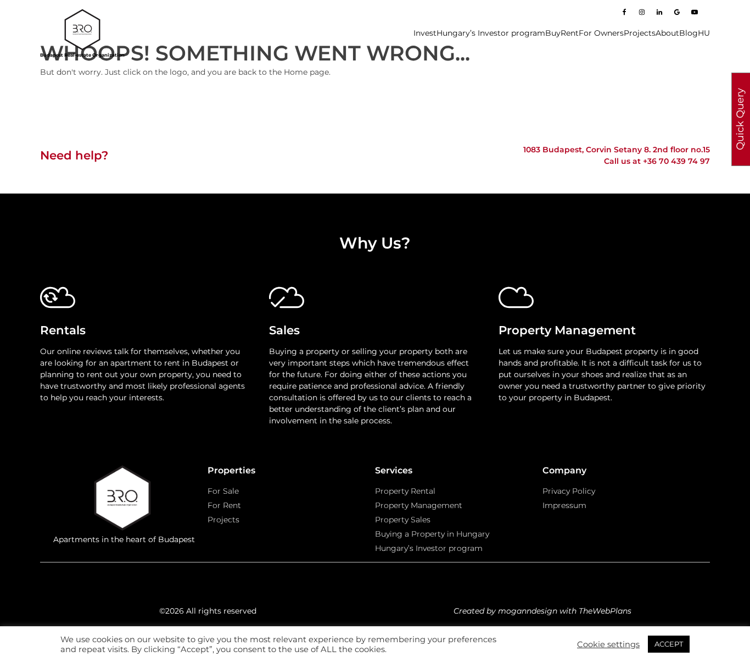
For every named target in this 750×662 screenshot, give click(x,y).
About (667, 33)
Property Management (418, 505)
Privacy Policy (568, 491)
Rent (570, 33)
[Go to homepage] (82, 30)
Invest (424, 33)
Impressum (564, 505)
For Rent (224, 505)
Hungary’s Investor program (490, 33)
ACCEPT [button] (668, 643)
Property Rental (405, 491)
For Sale (223, 491)
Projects (640, 33)
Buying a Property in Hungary (432, 534)
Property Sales (402, 520)
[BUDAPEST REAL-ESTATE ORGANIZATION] (123, 499)
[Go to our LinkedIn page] (659, 12)
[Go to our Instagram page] (641, 12)
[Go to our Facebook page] (624, 12)
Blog (688, 33)
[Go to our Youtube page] (694, 12)
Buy (553, 33)
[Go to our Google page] (677, 12)
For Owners (601, 33)
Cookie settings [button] (608, 644)
